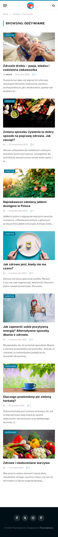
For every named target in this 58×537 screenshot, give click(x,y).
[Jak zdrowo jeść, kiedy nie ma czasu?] (29, 245)
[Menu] (5, 5)
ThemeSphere (46, 528)
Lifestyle (9, 35)
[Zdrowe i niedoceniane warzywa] (29, 444)
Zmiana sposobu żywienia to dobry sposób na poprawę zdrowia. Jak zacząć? (28, 136)
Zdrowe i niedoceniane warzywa (26, 463)
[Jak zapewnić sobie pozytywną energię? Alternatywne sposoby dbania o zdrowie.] (29, 308)
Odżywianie (10, 366)
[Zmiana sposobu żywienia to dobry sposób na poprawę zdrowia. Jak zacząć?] (29, 113)
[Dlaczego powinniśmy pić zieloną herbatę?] (29, 378)
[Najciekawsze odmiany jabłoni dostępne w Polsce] (29, 183)
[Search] (53, 5)
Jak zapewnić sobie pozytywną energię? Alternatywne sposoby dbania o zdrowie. (26, 330)
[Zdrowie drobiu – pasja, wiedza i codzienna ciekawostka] (29, 46)
